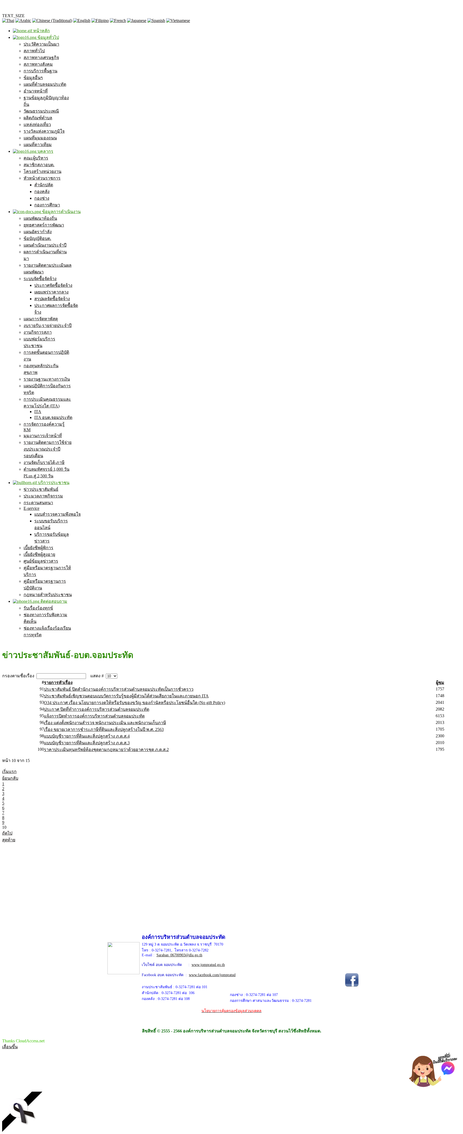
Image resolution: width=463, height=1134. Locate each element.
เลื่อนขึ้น (10, 1046)
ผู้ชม (440, 682)
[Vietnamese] (178, 20)
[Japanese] (136, 20)
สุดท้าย (8, 840)
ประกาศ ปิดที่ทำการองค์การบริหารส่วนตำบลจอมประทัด (96, 709)
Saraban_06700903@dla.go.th (179, 955)
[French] (118, 20)
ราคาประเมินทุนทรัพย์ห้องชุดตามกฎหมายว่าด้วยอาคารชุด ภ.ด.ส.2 (106, 749)
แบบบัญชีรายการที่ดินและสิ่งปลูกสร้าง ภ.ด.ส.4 (87, 736)
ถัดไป (7, 833)
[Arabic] (23, 20)
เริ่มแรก (9, 771)
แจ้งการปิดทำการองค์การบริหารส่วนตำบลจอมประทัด (94, 716)
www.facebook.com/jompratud (212, 975)
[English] (81, 20)
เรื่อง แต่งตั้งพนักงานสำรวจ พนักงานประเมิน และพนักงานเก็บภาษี (105, 722)
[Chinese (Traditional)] (52, 20)
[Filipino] (100, 20)
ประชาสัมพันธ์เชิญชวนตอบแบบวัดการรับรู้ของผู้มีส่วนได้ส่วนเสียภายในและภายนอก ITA (126, 696)
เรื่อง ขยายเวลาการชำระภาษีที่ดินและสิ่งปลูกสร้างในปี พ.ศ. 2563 (104, 729)
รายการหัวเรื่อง (58, 682)
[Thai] (8, 20)
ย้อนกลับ (10, 778)
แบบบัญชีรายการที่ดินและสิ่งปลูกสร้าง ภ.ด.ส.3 (87, 743)
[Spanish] (156, 20)
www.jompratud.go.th (208, 965)
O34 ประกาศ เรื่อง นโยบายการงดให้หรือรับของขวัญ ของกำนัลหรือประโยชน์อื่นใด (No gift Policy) (134, 702)
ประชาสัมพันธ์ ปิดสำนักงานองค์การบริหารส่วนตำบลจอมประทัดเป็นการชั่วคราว (118, 689)
